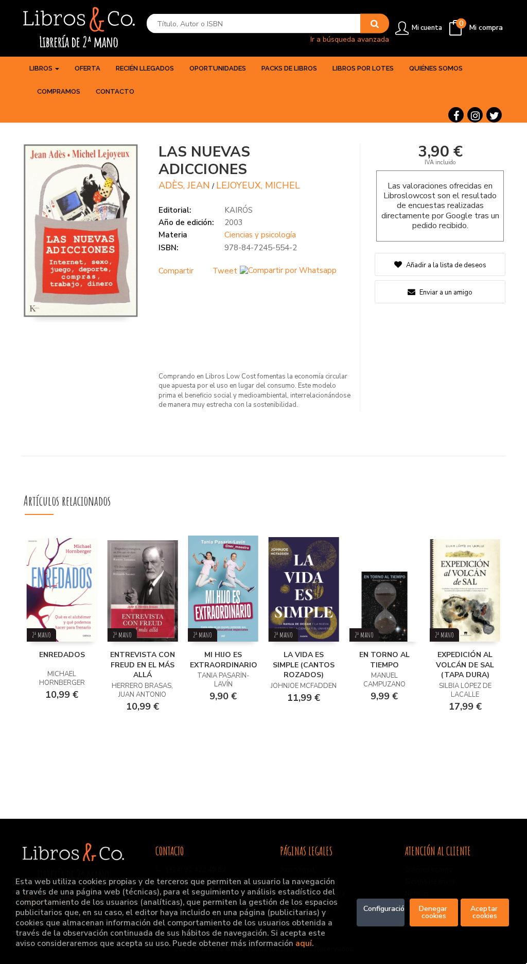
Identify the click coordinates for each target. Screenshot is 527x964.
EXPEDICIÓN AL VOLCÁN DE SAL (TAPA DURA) (465, 665)
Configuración (384, 909)
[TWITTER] (494, 115)
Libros (41, 68)
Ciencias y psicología (260, 235)
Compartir (176, 271)
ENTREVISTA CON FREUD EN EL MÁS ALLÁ (142, 665)
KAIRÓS (238, 210)
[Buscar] (374, 23)
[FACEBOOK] (456, 115)
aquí (303, 943)
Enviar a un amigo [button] (445, 292)
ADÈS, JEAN (184, 185)
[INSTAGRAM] (475, 115)
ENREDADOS (62, 655)
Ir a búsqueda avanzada (349, 39)
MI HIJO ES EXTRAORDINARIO (223, 660)
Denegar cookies (434, 912)
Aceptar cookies (485, 912)
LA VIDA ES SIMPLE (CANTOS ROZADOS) (304, 665)
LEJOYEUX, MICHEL (258, 185)
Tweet (225, 271)
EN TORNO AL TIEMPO (384, 660)
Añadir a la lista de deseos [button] (446, 265)
